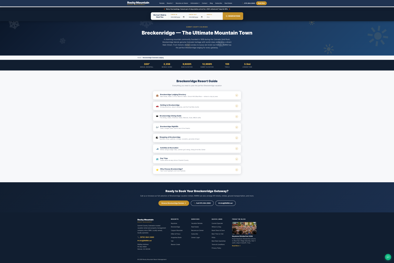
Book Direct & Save (218, 230)
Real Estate (228, 3)
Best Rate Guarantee (219, 241)
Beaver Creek (175, 244)
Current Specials (217, 223)
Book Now (261, 3)
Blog (211, 3)
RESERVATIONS (234, 16)
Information (195, 3)
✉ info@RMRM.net (225, 203)
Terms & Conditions (218, 244)
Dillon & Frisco (175, 234)
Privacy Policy (216, 248)
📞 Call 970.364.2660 (202, 203)
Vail (172, 241)
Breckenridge (175, 227)
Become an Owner (182, 3)
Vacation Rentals (196, 223)
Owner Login (195, 237)
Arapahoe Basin (176, 237)
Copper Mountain (177, 230)
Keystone (174, 223)
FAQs (213, 237)
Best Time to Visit (217, 234)
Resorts (170, 3)
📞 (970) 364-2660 (145, 237)
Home (139, 57)
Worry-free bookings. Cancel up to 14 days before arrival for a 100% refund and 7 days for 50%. (197, 9)
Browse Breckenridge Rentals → (173, 203)
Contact (204, 3)
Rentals (161, 3)
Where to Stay (216, 227)
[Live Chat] (388, 257)
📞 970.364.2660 (248, 3)
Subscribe (218, 3)
